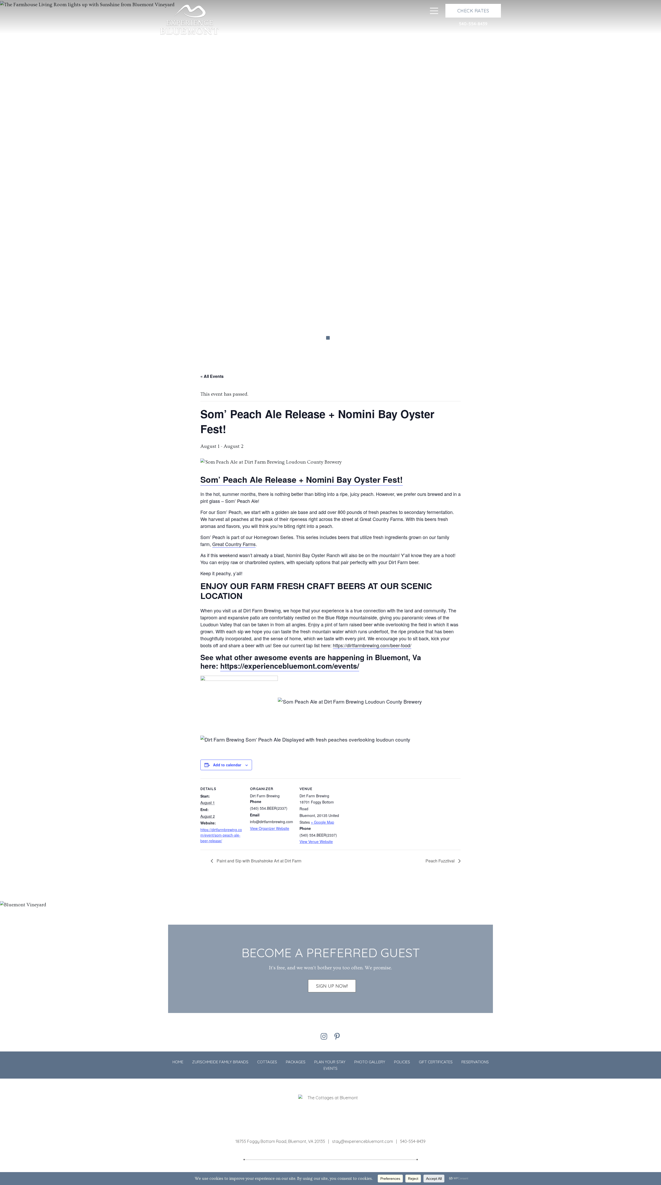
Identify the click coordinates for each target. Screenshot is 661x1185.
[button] (33, 181)
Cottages (267, 1061)
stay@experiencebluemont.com (363, 1141)
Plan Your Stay (329, 1061)
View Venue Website (316, 841)
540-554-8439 (473, 24)
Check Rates (473, 11)
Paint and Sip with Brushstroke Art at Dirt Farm (258, 861)
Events (330, 1068)
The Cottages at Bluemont (189, 20)
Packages (295, 1061)
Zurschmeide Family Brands (220, 1061)
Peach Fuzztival (441, 861)
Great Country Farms (234, 544)
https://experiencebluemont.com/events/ (289, 665)
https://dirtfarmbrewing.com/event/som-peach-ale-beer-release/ (221, 835)
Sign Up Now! (332, 986)
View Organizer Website (269, 828)
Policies (402, 1061)
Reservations (475, 1061)
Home (177, 1061)
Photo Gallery (369, 1061)
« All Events (212, 376)
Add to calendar (227, 764)
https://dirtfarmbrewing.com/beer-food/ (372, 645)
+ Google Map (322, 822)
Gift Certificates (436, 1061)
